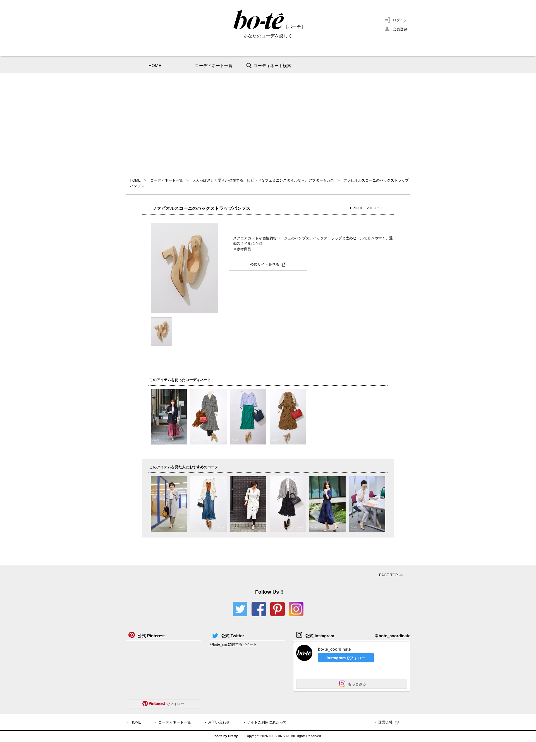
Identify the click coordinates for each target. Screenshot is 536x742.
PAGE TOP (388, 575)
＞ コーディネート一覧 (172, 722)
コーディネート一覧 (214, 65)
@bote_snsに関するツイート (233, 644)
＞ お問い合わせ (216, 722)
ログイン (400, 20)
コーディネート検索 (272, 65)
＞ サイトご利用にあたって (264, 722)
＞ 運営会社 (383, 722)
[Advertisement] (268, 125)
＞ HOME (133, 722)
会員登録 (400, 29)
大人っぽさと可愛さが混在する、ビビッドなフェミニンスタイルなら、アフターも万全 (263, 180)
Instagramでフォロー (346, 657)
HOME (155, 65)
